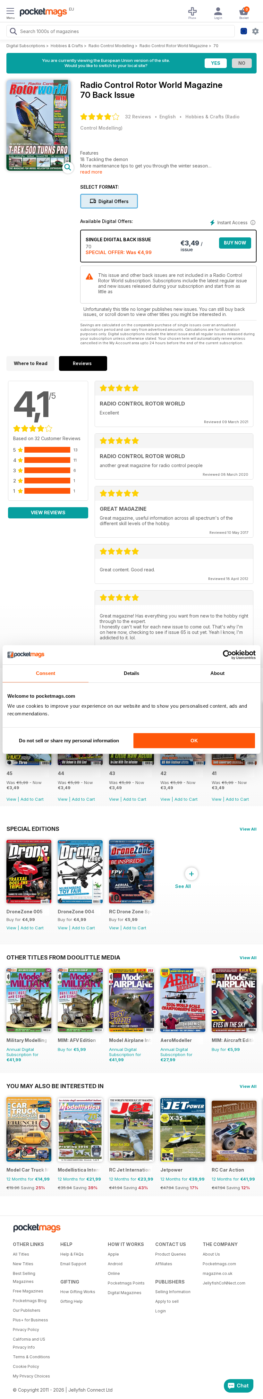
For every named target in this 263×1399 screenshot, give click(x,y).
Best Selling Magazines (24, 1277)
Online (114, 1273)
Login (160, 1311)
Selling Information (173, 1291)
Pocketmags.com (219, 1263)
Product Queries (170, 1254)
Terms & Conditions (31, 1356)
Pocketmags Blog (30, 1300)
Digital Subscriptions (25, 45)
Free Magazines (28, 1291)
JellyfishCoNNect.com (224, 1283)
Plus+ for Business (30, 1320)
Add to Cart (32, 799)
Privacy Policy (26, 1329)
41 (214, 773)
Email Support (73, 1263)
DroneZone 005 (24, 911)
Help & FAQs (72, 1254)
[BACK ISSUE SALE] (28, 763)
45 (9, 773)
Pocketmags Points (126, 1283)
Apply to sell (167, 1301)
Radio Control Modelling (111, 45)
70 (215, 45)
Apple (113, 1254)
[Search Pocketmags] (13, 32)
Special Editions (32, 828)
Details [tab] (132, 673)
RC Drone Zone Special (130, 911)
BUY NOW (235, 242)
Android (115, 1263)
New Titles (23, 1263)
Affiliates (163, 1263)
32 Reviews (138, 116)
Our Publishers (26, 1310)
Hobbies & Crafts (67, 45)
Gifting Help (71, 1301)
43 (112, 773)
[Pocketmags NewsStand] (41, 12)
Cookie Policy (26, 1366)
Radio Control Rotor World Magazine (174, 45)
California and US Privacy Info (29, 1343)
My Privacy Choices (31, 1376)
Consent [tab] (45, 673)
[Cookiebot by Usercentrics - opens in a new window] (227, 655)
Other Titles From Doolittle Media (63, 957)
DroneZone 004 (76, 911)
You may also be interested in (55, 1086)
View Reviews (48, 512)
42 (163, 773)
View (11, 799)
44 (61, 773)
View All (248, 829)
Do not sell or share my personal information (69, 740)
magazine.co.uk (218, 1273)
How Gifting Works (77, 1291)
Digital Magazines (124, 1292)
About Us (211, 1254)
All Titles (21, 1254)
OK (194, 740)
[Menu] (10, 12)
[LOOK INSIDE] (38, 169)
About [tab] (217, 673)
